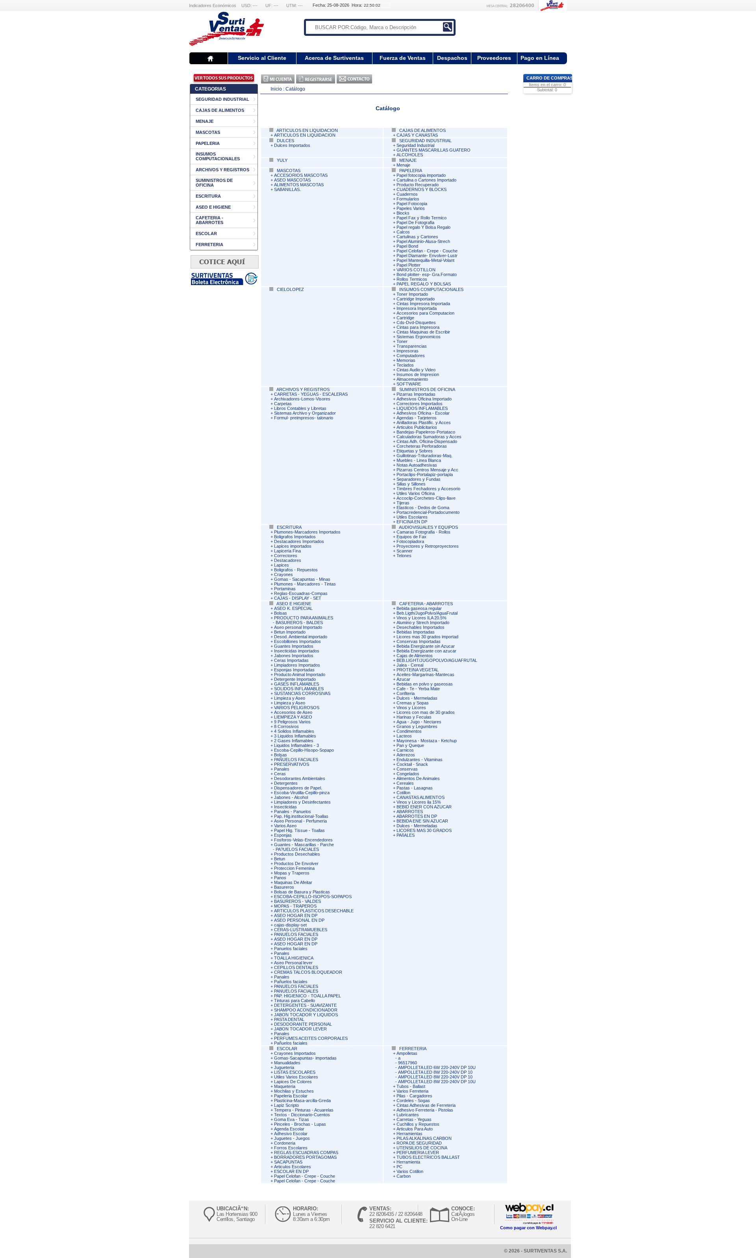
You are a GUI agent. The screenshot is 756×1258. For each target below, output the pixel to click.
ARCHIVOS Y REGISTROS (222, 169)
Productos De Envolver (296, 863)
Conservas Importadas (419, 641)
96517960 (407, 1062)
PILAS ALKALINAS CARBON (424, 1138)
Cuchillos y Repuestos (418, 1124)
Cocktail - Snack (412, 764)
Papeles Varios (411, 208)
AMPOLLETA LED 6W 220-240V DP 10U (437, 1067)
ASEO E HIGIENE (213, 207)
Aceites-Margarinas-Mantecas (425, 674)
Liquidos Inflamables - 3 (296, 745)
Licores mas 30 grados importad (427, 636)
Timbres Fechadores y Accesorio (428, 488)
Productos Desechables (297, 854)
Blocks (403, 213)
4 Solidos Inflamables (294, 731)
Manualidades (287, 1062)
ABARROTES (410, 811)
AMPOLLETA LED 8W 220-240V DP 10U (437, 1081)
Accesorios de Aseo (293, 712)
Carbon (404, 1176)
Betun (279, 858)
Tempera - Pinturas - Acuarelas (304, 1110)
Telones (404, 555)
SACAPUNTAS (288, 1162)
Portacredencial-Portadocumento (428, 512)
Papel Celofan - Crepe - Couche (427, 250)
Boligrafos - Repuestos (296, 569)
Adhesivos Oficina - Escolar (423, 413)
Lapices (281, 565)
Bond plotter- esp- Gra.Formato (427, 274)
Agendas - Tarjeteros (417, 417)
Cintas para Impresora (418, 327)
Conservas (407, 769)
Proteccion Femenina (294, 868)
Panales (281, 769)
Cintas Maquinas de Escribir (423, 332)
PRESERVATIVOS (291, 764)
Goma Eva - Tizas (291, 1119)
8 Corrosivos (286, 726)
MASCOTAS (208, 132)
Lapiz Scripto (286, 1105)
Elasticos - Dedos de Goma (423, 507)
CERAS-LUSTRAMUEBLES (300, 929)
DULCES (285, 140)
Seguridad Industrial (415, 145)
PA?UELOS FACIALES (297, 849)
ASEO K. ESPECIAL (293, 608)
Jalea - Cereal (410, 665)
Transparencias (412, 346)
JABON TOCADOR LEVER (300, 1028)
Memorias (406, 360)
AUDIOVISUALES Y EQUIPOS (428, 527)
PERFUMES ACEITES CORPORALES (311, 1038)
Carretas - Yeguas (414, 1119)
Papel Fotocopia (412, 203)
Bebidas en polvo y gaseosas (425, 684)
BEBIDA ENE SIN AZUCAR (422, 821)
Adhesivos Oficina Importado (424, 398)
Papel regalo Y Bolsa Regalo (423, 227)
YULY (281, 160)
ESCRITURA (208, 196)
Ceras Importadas (291, 660)
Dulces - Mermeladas (417, 698)
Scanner (405, 550)
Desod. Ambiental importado (300, 636)
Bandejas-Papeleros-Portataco (426, 432)
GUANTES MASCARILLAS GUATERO (434, 150)
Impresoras (408, 350)
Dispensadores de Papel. (298, 788)
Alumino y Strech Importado (423, 622)
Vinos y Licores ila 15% (419, 802)
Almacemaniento (412, 379)
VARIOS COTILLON (416, 269)
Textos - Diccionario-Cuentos (302, 1114)
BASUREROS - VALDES (297, 901)
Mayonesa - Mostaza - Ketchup (427, 740)
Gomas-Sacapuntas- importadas (305, 1058)
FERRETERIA (209, 244)
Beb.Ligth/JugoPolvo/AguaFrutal (427, 613)
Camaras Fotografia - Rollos (423, 532)
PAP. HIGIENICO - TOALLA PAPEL (307, 995)
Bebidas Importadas (416, 632)
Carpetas (283, 403)
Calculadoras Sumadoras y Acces (429, 436)
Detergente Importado (295, 679)
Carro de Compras (549, 78)
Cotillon (403, 792)
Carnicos (405, 750)
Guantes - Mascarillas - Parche (304, 844)
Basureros (284, 887)
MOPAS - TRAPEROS (295, 906)
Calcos (403, 232)
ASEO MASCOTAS (292, 180)
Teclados (405, 365)
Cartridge (405, 317)
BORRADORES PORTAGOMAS (305, 1157)
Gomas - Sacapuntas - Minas (302, 579)
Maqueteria (284, 1086)
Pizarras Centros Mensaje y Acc (427, 469)
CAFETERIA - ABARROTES (209, 220)
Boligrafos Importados (295, 536)
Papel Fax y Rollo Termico (422, 217)
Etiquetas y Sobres (415, 450)
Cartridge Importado (416, 298)
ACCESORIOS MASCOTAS (301, 175)
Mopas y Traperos (291, 873)
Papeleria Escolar (291, 1095)
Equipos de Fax (411, 536)
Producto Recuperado (418, 184)
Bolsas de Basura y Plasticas (302, 891)
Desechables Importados (421, 627)
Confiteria (406, 693)
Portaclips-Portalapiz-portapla (425, 474)
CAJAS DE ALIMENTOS (220, 110)
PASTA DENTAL (289, 1019)
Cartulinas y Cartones (417, 236)
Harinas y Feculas (414, 717)
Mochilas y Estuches (294, 1091)
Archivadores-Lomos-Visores (302, 398)
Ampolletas (407, 1053)
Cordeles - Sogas (413, 1100)
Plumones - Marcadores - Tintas (305, 584)
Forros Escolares (291, 1147)
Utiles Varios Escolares (296, 1077)
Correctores (285, 555)
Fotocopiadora (410, 541)
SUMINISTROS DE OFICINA (426, 389)
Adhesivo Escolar (291, 1133)
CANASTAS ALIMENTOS (421, 797)
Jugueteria (284, 1067)
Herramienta (408, 1162)
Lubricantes (408, 1114)
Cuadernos (407, 194)
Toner (402, 341)
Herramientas (409, 1133)
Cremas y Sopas (413, 702)
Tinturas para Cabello (294, 1000)
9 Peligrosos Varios (292, 721)
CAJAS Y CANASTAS (417, 135)
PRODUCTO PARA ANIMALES (303, 617)
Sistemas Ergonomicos (419, 336)
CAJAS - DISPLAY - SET (297, 598)
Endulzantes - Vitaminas (420, 759)
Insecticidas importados (296, 650)
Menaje (403, 165)
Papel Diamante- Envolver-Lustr (427, 255)
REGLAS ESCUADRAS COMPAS (306, 1152)
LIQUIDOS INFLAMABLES (422, 408)
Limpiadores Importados (297, 665)
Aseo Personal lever (293, 962)
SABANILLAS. (287, 189)
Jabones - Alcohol (291, 797)
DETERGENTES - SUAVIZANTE (305, 1005)
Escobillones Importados (297, 641)
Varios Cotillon (410, 1171)
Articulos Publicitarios (417, 427)
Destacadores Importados (299, 541)
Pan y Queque (410, 745)
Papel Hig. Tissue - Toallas (299, 830)
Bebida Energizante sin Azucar (426, 646)
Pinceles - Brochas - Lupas (300, 1124)
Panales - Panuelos (292, 811)
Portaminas (285, 588)
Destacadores (287, 560)
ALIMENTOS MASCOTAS (299, 184)
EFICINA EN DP (412, 521)
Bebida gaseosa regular (419, 608)
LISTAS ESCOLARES (294, 1072)
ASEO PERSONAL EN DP (299, 920)
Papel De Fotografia (415, 222)
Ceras (280, 773)
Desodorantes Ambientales (299, 778)
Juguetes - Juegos (292, 1138)
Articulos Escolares (292, 1166)
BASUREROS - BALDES (299, 622)
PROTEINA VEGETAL (418, 669)
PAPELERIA (208, 143)
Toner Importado (412, 294)
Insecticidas (285, 806)
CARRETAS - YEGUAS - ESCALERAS (311, 394)
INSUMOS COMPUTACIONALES (218, 156)
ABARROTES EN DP (417, 816)
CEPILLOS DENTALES (296, 967)
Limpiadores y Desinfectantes (302, 802)
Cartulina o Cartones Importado (426, 180)
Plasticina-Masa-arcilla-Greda (302, 1100)
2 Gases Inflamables (293, 740)
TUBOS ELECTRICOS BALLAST (428, 1157)
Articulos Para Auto (415, 1128)
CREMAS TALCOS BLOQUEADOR (308, 972)
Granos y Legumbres (417, 726)
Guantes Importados (293, 646)
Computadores (411, 355)
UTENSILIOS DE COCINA (422, 1147)
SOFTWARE (409, 384)
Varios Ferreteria (412, 1091)
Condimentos (409, 731)
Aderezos (406, 754)
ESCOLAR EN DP (291, 1171)
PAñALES (406, 835)
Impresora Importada (417, 308)
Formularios (408, 198)
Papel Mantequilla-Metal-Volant (425, 260)
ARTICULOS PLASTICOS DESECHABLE (314, 910)
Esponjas (283, 835)
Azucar (403, 679)
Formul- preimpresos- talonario (303, 417)
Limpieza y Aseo (289, 698)
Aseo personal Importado (298, 627)
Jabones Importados (293, 655)
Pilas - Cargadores (414, 1095)
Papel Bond (407, 246)
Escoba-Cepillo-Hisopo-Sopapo (304, 750)
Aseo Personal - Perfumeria (300, 821)
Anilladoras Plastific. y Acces (424, 422)
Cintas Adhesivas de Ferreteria (426, 1105)
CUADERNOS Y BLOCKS (422, 189)
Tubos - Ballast (411, 1086)
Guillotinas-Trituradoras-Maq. (424, 455)
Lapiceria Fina (287, 550)
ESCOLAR (206, 233)
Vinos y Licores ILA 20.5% (422, 617)
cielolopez (290, 289)
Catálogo (295, 89)
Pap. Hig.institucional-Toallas (301, 816)
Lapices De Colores (293, 1081)
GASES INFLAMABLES (296, 684)
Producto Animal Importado (299, 674)
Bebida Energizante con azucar (426, 650)
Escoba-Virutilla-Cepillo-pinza (302, 792)
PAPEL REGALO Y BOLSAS (424, 284)
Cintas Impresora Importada (423, 303)
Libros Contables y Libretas (300, 408)
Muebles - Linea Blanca (419, 460)
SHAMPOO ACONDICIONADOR (305, 1010)
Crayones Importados (295, 1053)
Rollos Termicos (412, 279)
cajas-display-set (290, 925)
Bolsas (280, 613)
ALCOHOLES (410, 154)
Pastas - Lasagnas (415, 788)
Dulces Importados (292, 145)
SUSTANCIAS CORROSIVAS (302, 693)
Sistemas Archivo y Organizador (305, 413)
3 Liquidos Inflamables (295, 736)
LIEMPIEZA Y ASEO (293, 717)
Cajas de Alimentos (415, 655)
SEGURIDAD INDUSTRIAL (222, 99)
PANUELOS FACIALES (296, 934)
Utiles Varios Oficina (416, 493)
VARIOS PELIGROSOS (296, 707)
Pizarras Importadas (416, 394)
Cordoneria (284, 1143)
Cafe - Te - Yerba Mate (418, 688)
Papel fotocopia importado (421, 175)
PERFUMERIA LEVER (418, 1152)
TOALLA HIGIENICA (293, 958)
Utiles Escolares (412, 517)
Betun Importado (290, 632)
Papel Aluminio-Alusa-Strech (423, 241)
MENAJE (204, 121)
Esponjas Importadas (294, 669)
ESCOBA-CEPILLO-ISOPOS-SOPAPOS (313, 896)
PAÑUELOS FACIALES (296, 759)
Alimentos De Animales (418, 778)
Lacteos (404, 736)
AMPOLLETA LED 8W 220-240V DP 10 (435, 1072)
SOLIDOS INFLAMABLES (299, 688)
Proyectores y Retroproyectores (428, 546)
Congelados (408, 773)
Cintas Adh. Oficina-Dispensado (427, 441)
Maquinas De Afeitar (293, 882)
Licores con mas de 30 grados (426, 712)
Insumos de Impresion (418, 374)
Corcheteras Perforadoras (422, 446)
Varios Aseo (285, 825)
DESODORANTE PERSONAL (303, 1024)
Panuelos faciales (291, 948)
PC (399, 1166)
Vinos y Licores (411, 707)
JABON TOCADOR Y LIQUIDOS (306, 1014)
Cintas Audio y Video (416, 369)
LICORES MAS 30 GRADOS (424, 830)
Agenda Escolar (289, 1128)
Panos (280, 877)
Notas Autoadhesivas (417, 465)
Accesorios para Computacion (425, 313)
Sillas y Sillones (411, 484)
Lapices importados (292, 546)
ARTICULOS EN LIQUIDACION (307, 130)
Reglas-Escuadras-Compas (301, 593)
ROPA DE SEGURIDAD (419, 1143)
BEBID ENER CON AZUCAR (424, 806)
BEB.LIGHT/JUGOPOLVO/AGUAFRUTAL (437, 660)
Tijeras (403, 502)
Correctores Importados (420, 403)
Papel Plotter (409, 265)
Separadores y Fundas (419, 479)
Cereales (405, 783)
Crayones (283, 574)
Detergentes (286, 783)
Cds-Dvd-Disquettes (416, 322)
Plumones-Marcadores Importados (307, 532)
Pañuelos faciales (291, 981)
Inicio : (278, 89)
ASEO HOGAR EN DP (295, 915)
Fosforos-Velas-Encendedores (303, 839)
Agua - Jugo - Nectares (419, 721)
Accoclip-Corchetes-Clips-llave (426, 498)
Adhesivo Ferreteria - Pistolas (425, 1110)
